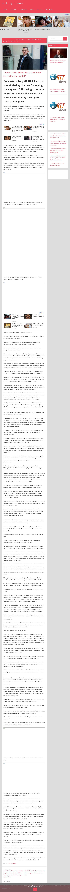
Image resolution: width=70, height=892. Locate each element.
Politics (39, 9)
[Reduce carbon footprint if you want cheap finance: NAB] (58, 49)
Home (4, 39)
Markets (32, 9)
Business (14, 9)
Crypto (5, 9)
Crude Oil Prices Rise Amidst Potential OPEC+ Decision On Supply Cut (57, 119)
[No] (68, 887)
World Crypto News (12, 3)
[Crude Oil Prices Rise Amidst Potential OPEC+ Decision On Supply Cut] (58, 99)
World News (49, 9)
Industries (24, 9)
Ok (35, 889)
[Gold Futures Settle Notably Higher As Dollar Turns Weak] (58, 70)
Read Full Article (12, 863)
